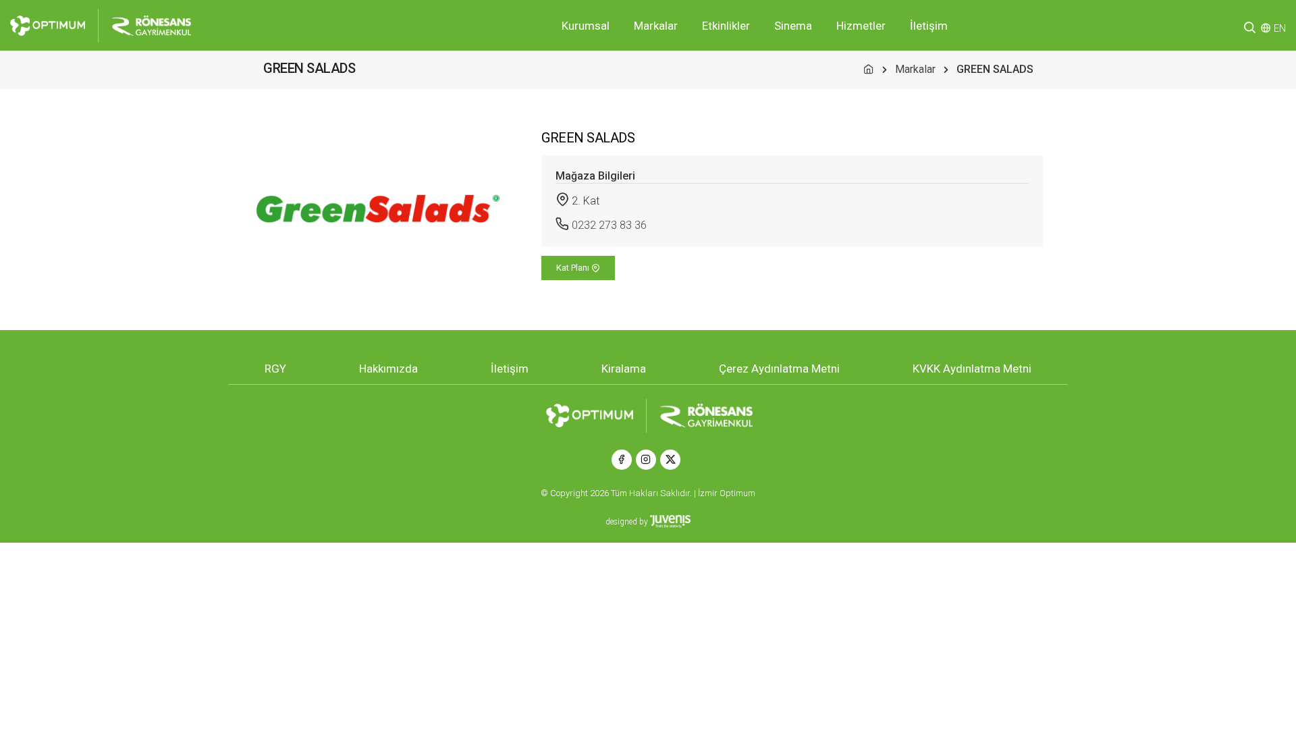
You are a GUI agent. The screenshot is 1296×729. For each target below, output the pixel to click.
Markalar (656, 25)
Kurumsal (586, 25)
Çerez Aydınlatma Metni (779, 368)
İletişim (929, 25)
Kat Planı (573, 268)
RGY (275, 368)
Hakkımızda (388, 368)
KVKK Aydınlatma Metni (972, 368)
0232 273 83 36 (609, 225)
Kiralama (623, 368)
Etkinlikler (726, 25)
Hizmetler (861, 25)
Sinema (793, 25)
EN (1280, 28)
